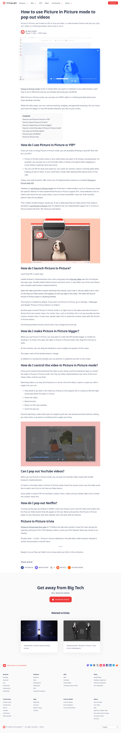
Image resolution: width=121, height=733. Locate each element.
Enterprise (6, 685)
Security (96, 719)
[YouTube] (101, 665)
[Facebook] (107, 665)
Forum (5, 708)
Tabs (34, 680)
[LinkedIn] (110, 665)
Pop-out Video (75, 279)
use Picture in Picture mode (42, 188)
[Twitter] (97, 665)
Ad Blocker (36, 685)
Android (5, 680)
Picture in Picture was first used (33, 527)
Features (36, 677)
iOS (4, 683)
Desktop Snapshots (100, 680)
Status (42, 727)
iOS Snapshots (98, 685)
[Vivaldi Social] (88, 665)
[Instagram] (104, 665)
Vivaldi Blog (97, 677)
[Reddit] (117, 665)
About (67, 3)
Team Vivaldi (32, 31)
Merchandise (7, 716)
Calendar (66, 680)
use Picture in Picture (38, 206)
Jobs (95, 708)
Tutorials (36, 705)
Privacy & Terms (99, 716)
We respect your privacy (101, 713)
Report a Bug (37, 708)
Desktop (5, 677)
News (47, 3)
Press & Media (68, 702)
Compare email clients (71, 685)
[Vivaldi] (9, 3)
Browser (22, 3)
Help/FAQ (36, 702)
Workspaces (37, 683)
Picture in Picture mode (30, 89)
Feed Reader (67, 683)
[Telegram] (113, 665)
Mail (32, 3)
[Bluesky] (91, 665)
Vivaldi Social (7, 702)
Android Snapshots (100, 683)
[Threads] (94, 665)
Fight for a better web (101, 710)
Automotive (6, 688)
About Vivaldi (98, 702)
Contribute (6, 713)
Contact (35, 710)
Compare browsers (39, 691)
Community (56, 3)
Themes (5, 710)
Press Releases (68, 705)
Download (6, 691)
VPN (40, 3)
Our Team (97, 705)
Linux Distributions (70, 708)
